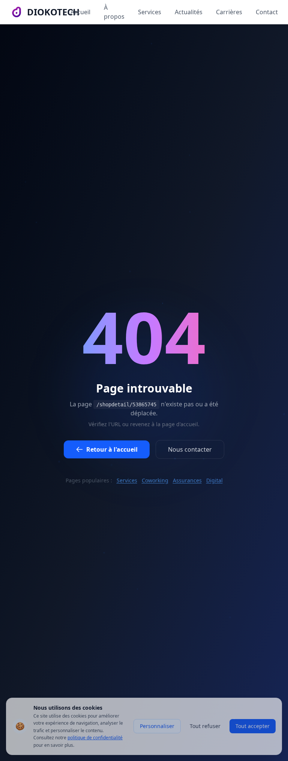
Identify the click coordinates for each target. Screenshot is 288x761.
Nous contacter (190, 449)
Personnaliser (157, 726)
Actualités (188, 12)
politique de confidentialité (95, 737)
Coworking (155, 480)
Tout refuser (205, 726)
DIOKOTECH (53, 12)
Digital (214, 480)
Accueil (80, 12)
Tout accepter (253, 726)
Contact (267, 12)
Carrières (229, 12)
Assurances (187, 480)
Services (149, 12)
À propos (114, 12)
